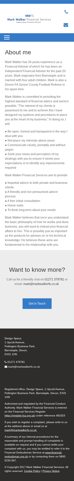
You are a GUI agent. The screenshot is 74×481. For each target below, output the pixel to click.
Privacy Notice (51, 471)
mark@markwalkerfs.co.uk (41, 284)
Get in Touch (37, 303)
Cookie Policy (32, 471)
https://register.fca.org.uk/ (20, 415)
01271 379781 (54, 279)
